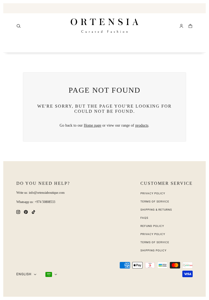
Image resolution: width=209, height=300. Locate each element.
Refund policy (152, 225)
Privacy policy (152, 234)
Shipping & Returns (156, 209)
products (141, 125)
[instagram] (18, 212)
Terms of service (154, 242)
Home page (92, 125)
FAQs (144, 217)
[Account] (181, 26)
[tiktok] (33, 212)
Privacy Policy (152, 193)
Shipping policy (153, 250)
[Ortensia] (104, 26)
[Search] (18, 26)
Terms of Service (154, 201)
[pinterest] (26, 212)
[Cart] (190, 26)
